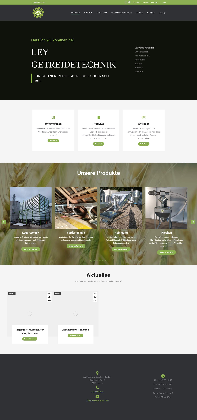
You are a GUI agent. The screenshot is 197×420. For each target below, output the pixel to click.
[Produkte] (98, 117)
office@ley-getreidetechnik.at (97, 400)
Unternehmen (53, 123)
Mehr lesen (28, 339)
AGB (164, 2)
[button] (4, 222)
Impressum (145, 2)
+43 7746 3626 (97, 392)
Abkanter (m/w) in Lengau (75, 329)
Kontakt (136, 2)
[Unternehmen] (53, 117)
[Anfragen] (144, 117)
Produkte (98, 123)
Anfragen (143, 123)
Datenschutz (155, 2)
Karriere (11, 293)
